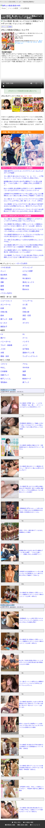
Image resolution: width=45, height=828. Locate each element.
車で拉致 (25, 286)
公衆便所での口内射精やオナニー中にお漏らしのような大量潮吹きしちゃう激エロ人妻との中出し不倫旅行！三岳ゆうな (31, 573)
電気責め (4, 382)
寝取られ (4, 278)
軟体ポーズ (26, 379)
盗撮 (2, 286)
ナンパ (3, 271)
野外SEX (25, 289)
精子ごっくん (6, 379)
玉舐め (10, 26)
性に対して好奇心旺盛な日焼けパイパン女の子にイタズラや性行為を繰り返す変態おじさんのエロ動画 (31, 662)
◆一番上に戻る (16, 822)
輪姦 (2, 289)
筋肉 (2, 315)
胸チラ (3, 338)
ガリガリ (25, 323)
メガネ (3, 349)
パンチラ (25, 341)
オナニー (4, 26)
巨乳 (24, 308)
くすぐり (4, 364)
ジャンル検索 (13, 8)
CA (2, 334)
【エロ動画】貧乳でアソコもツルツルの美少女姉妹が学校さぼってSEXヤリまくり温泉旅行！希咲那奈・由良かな (31, 767)
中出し (3, 367)
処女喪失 (4, 275)
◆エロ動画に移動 (28, 822)
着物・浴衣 (5, 356)
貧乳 (24, 319)
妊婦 (2, 308)
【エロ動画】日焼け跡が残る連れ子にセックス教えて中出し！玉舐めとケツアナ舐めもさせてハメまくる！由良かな (31, 809)
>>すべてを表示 (21, 263)
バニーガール (6, 341)
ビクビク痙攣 (27, 271)
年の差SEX (26, 278)
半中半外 (25, 367)
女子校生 (25, 349)
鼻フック (25, 382)
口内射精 (4, 371)
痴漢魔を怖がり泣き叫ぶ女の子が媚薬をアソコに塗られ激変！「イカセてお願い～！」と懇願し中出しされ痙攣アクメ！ (23, 183)
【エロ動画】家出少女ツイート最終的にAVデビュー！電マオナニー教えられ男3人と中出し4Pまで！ (31, 468)
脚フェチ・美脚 (6, 319)
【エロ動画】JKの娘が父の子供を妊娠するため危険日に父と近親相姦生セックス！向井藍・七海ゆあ (31, 746)
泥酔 (2, 282)
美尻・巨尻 (26, 315)
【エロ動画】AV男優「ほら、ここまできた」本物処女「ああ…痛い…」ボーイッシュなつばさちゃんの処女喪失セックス (31, 405)
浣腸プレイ (5, 375)
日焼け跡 (25, 312)
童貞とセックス (28, 282)
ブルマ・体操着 (6, 345)
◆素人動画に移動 (22, 825)
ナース (25, 338)
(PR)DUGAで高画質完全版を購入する (22, 91)
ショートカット (6, 301)
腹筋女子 (4, 326)
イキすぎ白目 (6, 267)
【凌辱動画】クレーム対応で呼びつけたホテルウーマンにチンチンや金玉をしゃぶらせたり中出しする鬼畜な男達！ (31, 620)
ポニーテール (6, 304)
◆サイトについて (35, 825)
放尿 (24, 371)
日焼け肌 (4, 312)
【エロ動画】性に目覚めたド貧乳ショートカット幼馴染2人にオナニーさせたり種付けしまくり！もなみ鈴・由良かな (31, 594)
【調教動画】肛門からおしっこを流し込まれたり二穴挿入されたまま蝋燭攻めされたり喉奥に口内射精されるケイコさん (31, 510)
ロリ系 (25, 304)
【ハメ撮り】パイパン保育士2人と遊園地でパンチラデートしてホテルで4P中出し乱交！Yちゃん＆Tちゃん (31, 683)
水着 (2, 352)
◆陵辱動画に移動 (10, 825)
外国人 (25, 275)
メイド (25, 345)
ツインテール (27, 301)
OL (23, 334)
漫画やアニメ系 (28, 352)
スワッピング (27, 267)
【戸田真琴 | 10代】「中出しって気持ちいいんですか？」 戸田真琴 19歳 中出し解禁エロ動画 (31, 788)
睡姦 (24, 375)
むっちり (4, 323)
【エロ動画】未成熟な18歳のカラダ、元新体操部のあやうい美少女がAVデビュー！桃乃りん (31, 447)
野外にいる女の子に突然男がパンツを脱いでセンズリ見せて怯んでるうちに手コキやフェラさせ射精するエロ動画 (31, 725)
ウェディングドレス (30, 356)
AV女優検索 (24, 8)
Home (4, 8)
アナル (25, 364)
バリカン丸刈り (6, 293)
